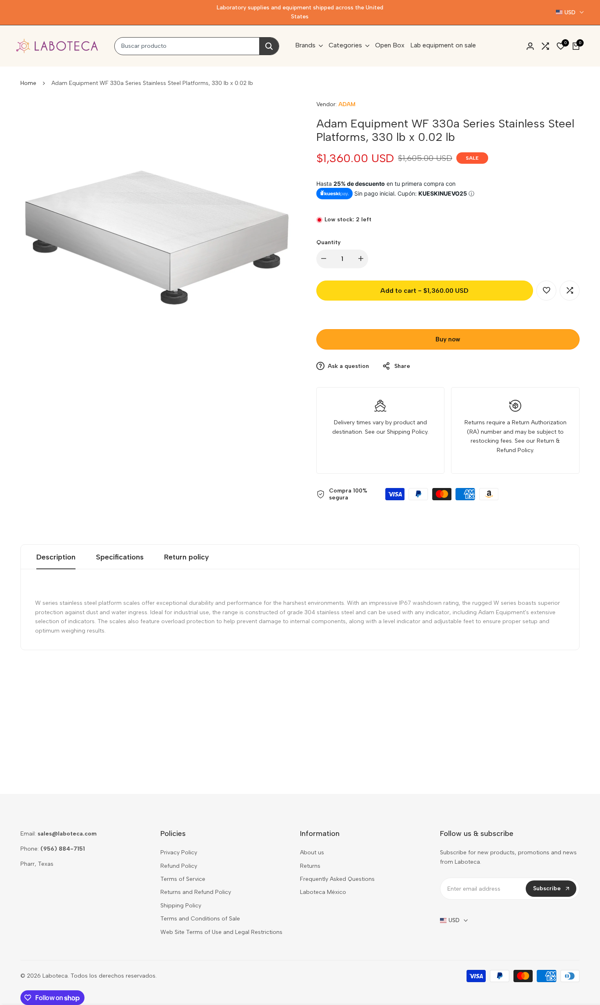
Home (28, 83)
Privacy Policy (178, 852)
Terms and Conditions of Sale (200, 918)
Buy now (448, 339)
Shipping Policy (180, 905)
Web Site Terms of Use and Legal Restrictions (221, 932)
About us (312, 852)
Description (56, 557)
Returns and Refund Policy (195, 892)
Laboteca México (323, 892)
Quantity (328, 242)
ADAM (347, 104)
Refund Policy (178, 865)
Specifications (120, 557)
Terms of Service (182, 879)
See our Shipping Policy (396, 431)
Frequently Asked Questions (337, 879)
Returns (310, 865)
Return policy (186, 557)
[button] (546, 291)
